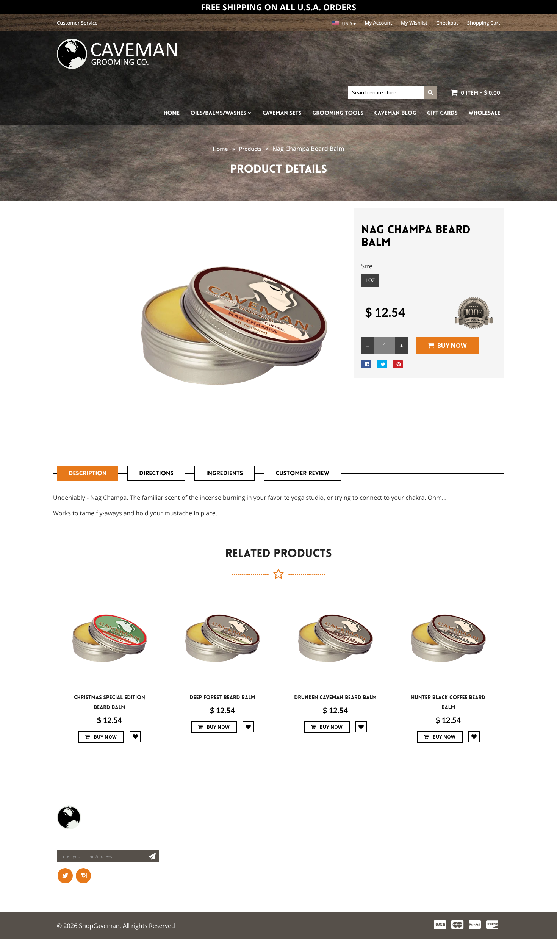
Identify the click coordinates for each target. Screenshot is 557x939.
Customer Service (77, 22)
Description (87, 473)
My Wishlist (414, 22)
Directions (156, 473)
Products (250, 149)
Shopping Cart (483, 22)
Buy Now (451, 345)
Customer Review (302, 473)
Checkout (447, 22)
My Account (378, 22)
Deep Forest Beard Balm (222, 697)
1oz (370, 280)
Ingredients (224, 473)
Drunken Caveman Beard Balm (335, 697)
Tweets (295, 808)
